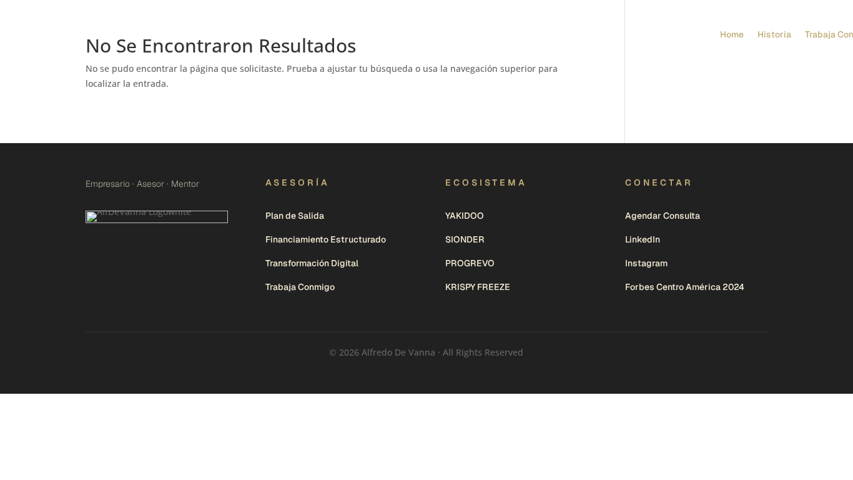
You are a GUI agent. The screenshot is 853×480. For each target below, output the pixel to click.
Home (732, 34)
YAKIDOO (464, 215)
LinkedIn (642, 239)
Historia (774, 34)
